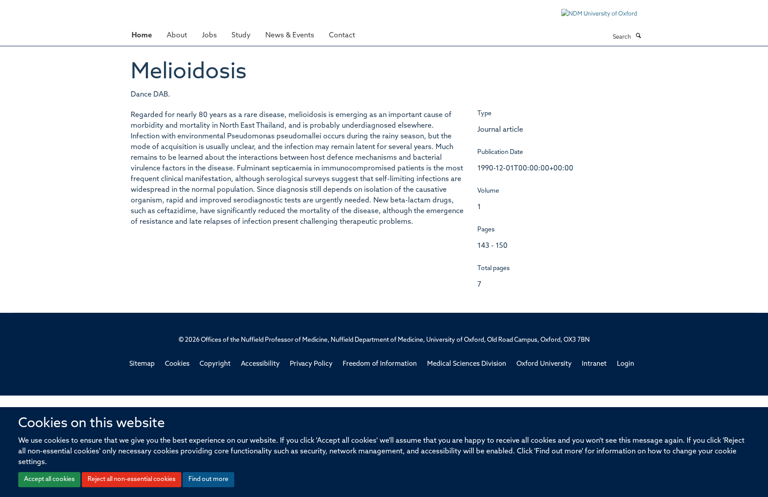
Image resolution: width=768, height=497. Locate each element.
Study (241, 35)
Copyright (215, 364)
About (177, 35)
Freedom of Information (380, 364)
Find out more (208, 479)
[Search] (638, 36)
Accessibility (260, 364)
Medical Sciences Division (466, 364)
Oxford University (544, 364)
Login (625, 364)
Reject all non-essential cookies (132, 479)
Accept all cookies (49, 479)
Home (142, 35)
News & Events (289, 35)
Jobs (209, 35)
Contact (342, 35)
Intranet (594, 364)
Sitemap (142, 364)
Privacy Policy (311, 364)
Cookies (177, 364)
